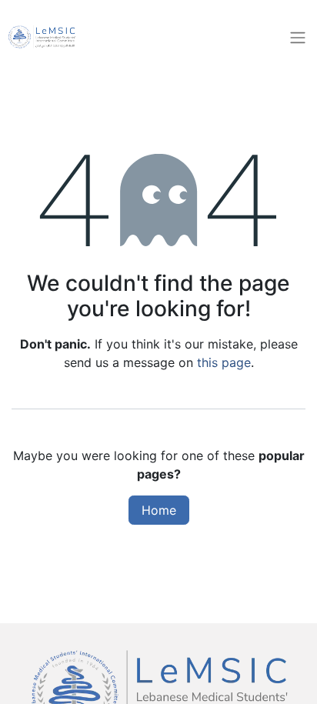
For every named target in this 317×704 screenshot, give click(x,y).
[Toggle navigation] (298, 37)
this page (224, 362)
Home (159, 510)
